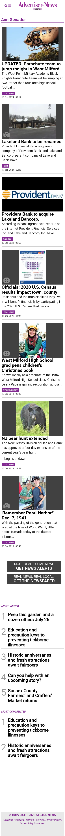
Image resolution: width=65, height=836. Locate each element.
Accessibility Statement (33, 823)
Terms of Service (35, 819)
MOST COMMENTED (13, 711)
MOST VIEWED (10, 606)
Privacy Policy (53, 819)
